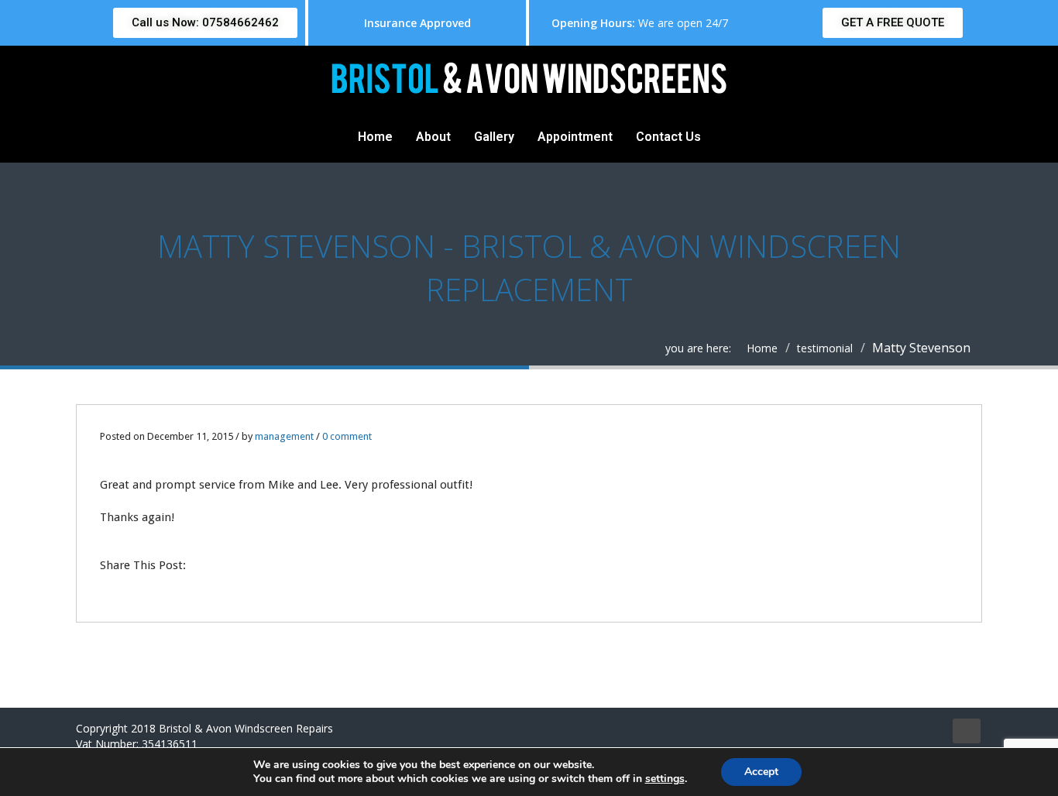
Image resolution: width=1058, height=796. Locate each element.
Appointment (575, 136)
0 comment (347, 436)
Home (375, 136)
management (284, 436)
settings (665, 779)
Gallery (494, 136)
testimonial (825, 348)
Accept (761, 771)
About (433, 136)
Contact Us (668, 136)
